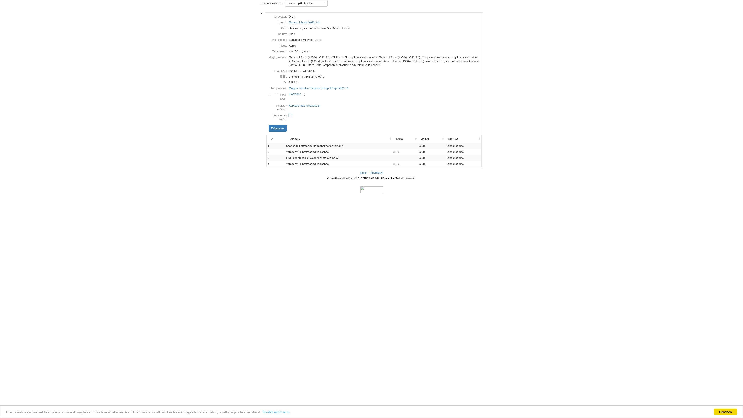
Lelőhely (294, 139)
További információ (275, 411)
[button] (306, 3)
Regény (315, 88)
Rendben (725, 411)
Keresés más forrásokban (304, 105)
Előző (363, 173)
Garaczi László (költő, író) (304, 22)
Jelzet (425, 139)
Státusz (453, 139)
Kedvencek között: (280, 117)
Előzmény (295, 94)
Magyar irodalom (299, 88)
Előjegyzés (277, 128)
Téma (399, 139)
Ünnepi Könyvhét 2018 (334, 88)
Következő (377, 173)
